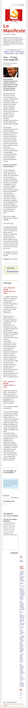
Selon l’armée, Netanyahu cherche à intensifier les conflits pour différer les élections (22, 607)
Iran (20, 695)
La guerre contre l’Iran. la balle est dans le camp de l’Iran (22, 658)
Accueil (8, 50)
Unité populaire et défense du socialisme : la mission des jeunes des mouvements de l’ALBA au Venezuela (22, 621)
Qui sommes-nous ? (16, 50)
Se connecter (14, 497)
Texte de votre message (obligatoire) (10, 520)
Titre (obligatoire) (8, 513)
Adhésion (21, 53)
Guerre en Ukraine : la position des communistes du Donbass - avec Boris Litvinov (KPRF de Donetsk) (22, 594)
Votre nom (6, 495)
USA (21, 697)
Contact (20, 704)
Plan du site (6, 704)
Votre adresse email (8, 501)
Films (17, 53)
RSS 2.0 (5, 706)
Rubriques (6, 51)
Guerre (21, 693)
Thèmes (12, 51)
